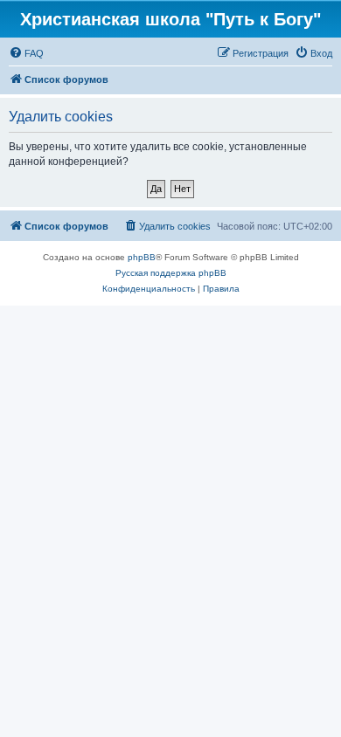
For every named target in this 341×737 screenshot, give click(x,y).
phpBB (142, 257)
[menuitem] (26, 53)
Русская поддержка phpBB (170, 273)
